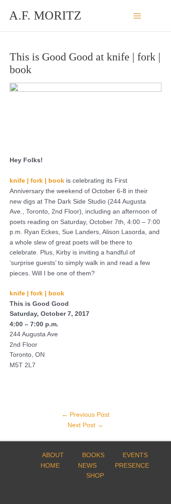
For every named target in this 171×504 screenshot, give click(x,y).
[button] (158, 15)
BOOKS (93, 455)
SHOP (95, 475)
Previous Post (85, 414)
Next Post (85, 425)
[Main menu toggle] (137, 15)
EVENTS (135, 455)
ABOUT (53, 455)
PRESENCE (132, 465)
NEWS (87, 465)
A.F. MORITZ (45, 15)
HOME (50, 465)
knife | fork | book (37, 293)
